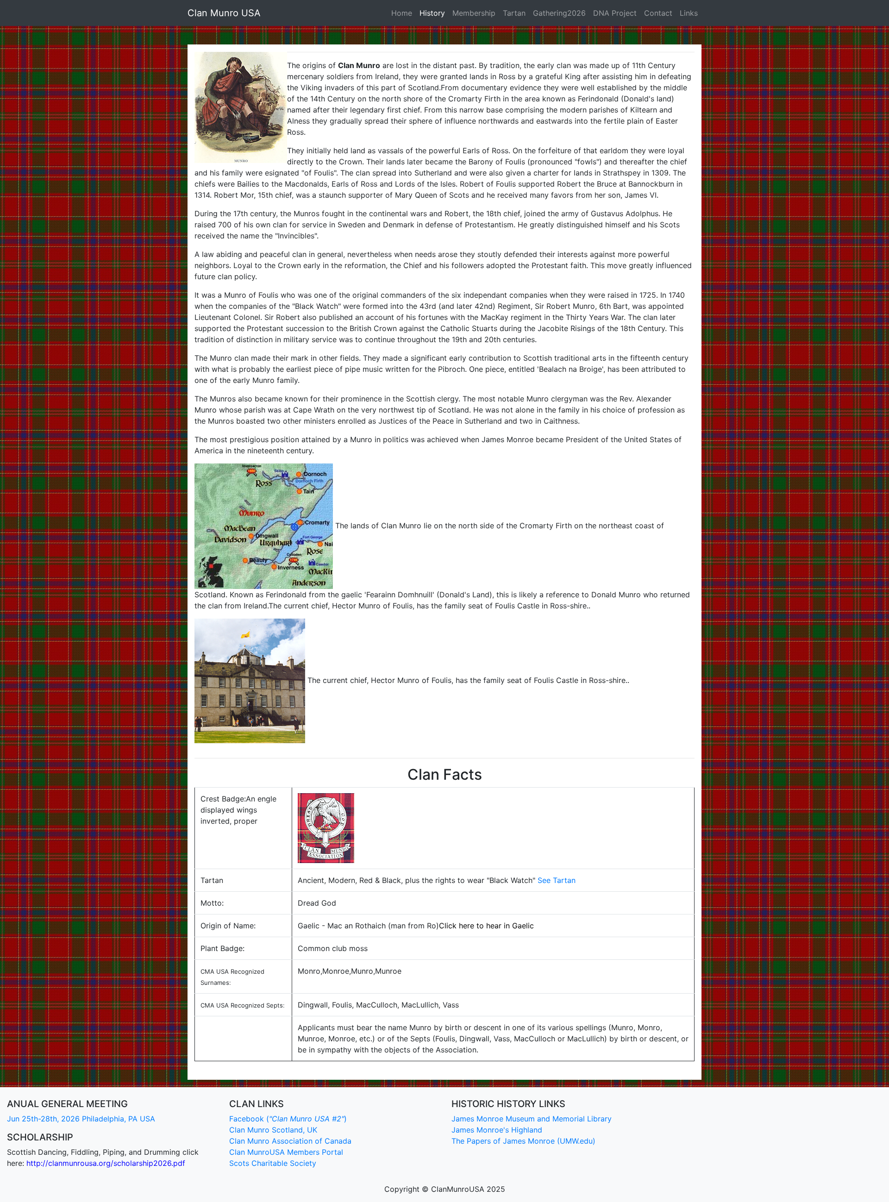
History (432, 13)
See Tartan (557, 880)
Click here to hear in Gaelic (486, 925)
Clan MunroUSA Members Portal (286, 1152)
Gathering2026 (559, 13)
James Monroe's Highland (496, 1129)
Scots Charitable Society (272, 1163)
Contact (658, 13)
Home (401, 13)
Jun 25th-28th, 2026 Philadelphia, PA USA (81, 1118)
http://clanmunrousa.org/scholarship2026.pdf (105, 1163)
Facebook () (288, 1118)
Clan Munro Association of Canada (290, 1141)
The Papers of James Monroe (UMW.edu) (523, 1141)
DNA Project (615, 13)
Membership (473, 13)
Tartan (514, 13)
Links (689, 13)
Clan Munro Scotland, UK (273, 1129)
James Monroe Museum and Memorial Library (531, 1118)
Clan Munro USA (224, 13)
